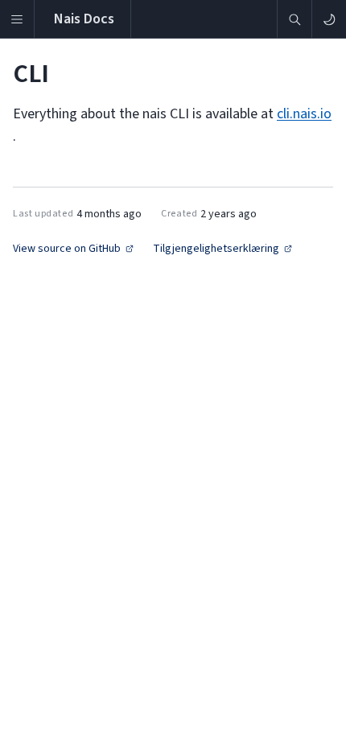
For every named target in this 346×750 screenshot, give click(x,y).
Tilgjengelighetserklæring (216, 249)
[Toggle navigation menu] (17, 19)
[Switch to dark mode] (328, 19)
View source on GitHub (67, 249)
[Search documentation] (294, 19)
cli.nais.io (304, 114)
